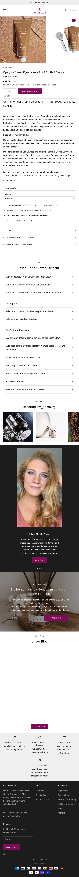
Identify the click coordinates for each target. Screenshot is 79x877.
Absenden (56, 618)
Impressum (63, 791)
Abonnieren (11, 847)
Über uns (39, 791)
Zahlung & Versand (66, 804)
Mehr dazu (39, 560)
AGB (60, 808)
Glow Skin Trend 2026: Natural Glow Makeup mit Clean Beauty (16, 685)
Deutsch (42, 859)
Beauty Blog (40, 795)
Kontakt (61, 813)
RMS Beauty (8, 67)
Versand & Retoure (44, 799)
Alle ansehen (39, 726)
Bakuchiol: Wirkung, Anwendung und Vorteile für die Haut (52, 675)
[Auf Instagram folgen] (4, 854)
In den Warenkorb (30, 91)
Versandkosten (20, 85)
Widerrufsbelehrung (67, 799)
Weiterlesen (8, 719)
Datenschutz (63, 795)
